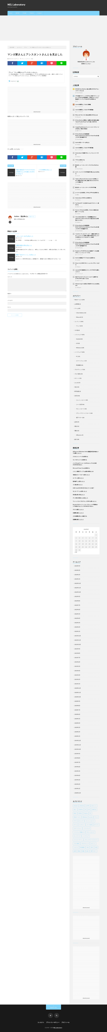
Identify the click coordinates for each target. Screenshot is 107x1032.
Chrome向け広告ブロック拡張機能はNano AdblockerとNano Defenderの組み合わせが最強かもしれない (87, 218)
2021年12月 (77, 635)
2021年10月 (77, 644)
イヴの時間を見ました (45, 170)
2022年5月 (77, 614)
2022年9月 (77, 596)
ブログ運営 (77, 374)
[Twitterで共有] (22, 63)
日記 (32, 58)
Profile (24, 13)
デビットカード (80, 409)
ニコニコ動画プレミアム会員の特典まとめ (83, 471)
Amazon (76, 805)
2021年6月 (77, 662)
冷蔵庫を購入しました (78, 513)
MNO (75, 813)
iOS (77, 343)
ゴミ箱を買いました (78, 484)
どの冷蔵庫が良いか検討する (80, 516)
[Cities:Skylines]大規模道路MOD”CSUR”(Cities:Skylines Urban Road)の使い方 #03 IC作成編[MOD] (87, 227)
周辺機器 (79, 239)
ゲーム (76, 308)
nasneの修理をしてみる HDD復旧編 (84, 147)
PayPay (86, 813)
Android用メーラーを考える (82, 142)
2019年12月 (77, 740)
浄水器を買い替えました (79, 494)
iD (85, 809)
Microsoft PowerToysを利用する (81, 468)
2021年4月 (77, 670)
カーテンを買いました (78, 478)
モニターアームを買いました (80, 491)
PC (77, 101)
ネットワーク (77, 836)
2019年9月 (77, 753)
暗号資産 (76, 391)
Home (10, 13)
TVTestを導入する (80, 160)
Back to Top (53, 1007)
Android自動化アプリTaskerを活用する (85, 257)
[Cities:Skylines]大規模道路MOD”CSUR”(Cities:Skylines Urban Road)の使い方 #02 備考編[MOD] (87, 244)
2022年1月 (77, 631)
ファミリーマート (78, 839)
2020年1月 (77, 736)
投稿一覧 (31, 216)
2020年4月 (77, 723)
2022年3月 (77, 622)
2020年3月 (77, 727)
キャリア (81, 821)
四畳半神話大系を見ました (24, 245)
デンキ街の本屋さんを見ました (80, 498)
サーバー (96, 824)
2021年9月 (77, 649)
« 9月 (75, 552)
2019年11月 (77, 745)
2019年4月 (77, 775)
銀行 (75, 439)
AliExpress (79, 287)
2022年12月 (77, 583)
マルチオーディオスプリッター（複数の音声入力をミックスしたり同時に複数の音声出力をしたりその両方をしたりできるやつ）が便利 (87, 235)
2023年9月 (77, 566)
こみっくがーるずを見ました (24, 236)
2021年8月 (77, 653)
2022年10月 (77, 592)
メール (10, 300)
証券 (75, 422)
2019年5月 (77, 771)
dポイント (93, 805)
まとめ (78, 175)
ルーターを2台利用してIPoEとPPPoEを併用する (87, 192)
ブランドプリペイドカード (83, 413)
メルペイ (76, 847)
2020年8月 (77, 705)
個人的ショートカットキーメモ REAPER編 (85, 187)
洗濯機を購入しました (78, 519)
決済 (75, 395)
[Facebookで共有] (12, 63)
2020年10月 (77, 697)
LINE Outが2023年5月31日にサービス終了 (83, 488)
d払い (75, 809)
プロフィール (65, 1022)
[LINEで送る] (61, 63)
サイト (9, 307)
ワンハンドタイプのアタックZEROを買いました (84, 501)
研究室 (17, 13)
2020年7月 (77, 710)
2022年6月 (77, 609)
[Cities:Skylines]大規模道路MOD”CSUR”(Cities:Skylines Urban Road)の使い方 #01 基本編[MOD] (87, 135)
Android (78, 144)
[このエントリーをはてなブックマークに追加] (42, 63)
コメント (10, 276)
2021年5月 (77, 666)
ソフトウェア (80, 161)
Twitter (32, 13)
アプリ (75, 821)
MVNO (80, 813)
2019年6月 (77, 766)
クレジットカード (81, 400)
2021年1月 (77, 683)
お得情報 (76, 304)
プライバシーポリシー (53, 1022)
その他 (76, 330)
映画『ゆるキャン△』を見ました (26, 254)
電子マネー (79, 130)
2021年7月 (77, 657)
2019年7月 (77, 762)
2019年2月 (77, 784)
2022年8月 (77, 601)
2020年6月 (77, 714)
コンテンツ (27, 58)
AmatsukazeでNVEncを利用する (83, 198)
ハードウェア (80, 106)
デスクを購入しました (78, 509)
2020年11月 (77, 692)
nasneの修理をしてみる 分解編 (83, 104)
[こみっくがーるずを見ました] (11, 239)
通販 (75, 430)
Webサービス (80, 206)
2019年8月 (77, 758)
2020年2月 (77, 731)
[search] (98, 76)
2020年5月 (77, 718)
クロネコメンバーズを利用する (80, 456)
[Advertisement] (53, 28)
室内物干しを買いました (79, 481)
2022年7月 (77, 605)
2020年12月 (77, 688)
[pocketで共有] (52, 63)
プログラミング (78, 369)
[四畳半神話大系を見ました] (11, 248)
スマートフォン (80, 360)
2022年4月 (77, 618)
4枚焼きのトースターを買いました (81, 474)
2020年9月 (77, 701)
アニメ (17, 58)
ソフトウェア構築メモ (79, 832)
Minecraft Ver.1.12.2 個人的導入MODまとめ (86, 115)
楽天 (92, 847)
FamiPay (81, 809)
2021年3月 (77, 675)
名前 (9, 293)
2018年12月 (77, 793)
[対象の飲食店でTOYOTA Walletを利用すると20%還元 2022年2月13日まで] (11, 172)
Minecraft (79, 116)
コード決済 (79, 404)
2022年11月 (77, 587)
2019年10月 (77, 749)
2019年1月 (77, 788)
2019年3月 (77, 779)
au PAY (87, 805)
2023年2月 (77, 574)
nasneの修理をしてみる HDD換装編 (84, 109)
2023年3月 (77, 570)
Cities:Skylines (80, 92)
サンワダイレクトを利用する (80, 459)
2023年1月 (77, 579)
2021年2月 (77, 679)
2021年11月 (77, 640)
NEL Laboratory (16, 4)
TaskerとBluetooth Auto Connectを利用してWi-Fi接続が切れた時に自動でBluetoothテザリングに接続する (87, 180)
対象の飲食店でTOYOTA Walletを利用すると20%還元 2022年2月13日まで (25, 172)
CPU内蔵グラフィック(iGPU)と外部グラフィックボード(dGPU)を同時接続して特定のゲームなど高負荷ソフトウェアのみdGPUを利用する (87, 97)
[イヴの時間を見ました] (62, 172)
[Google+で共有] (32, 63)
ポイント (76, 378)
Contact (39, 13)
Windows (79, 156)
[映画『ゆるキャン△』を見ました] (11, 257)
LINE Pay (94, 809)
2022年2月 (77, 627)
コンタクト (41, 1022)
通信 (78, 194)
